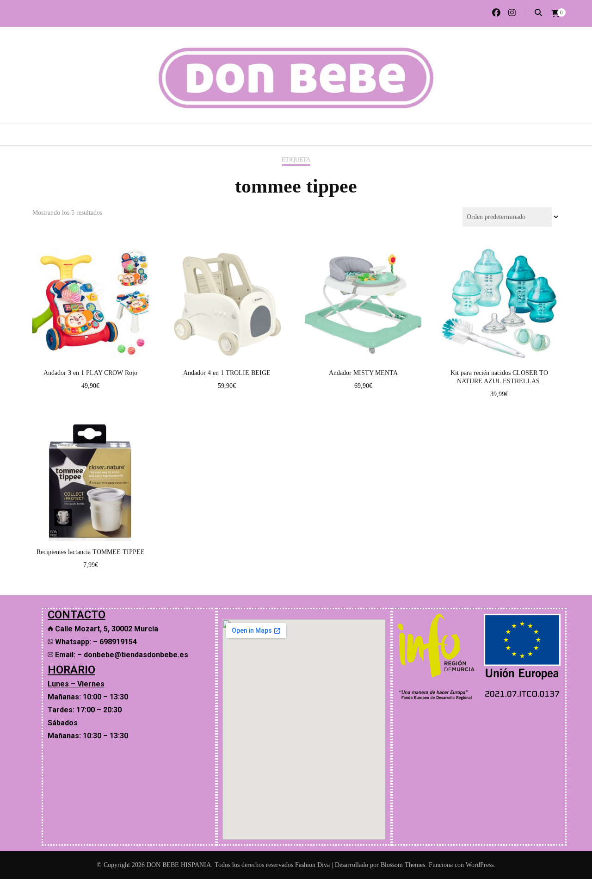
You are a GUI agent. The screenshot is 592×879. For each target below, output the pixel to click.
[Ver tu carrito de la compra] (555, 14)
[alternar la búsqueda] (538, 13)
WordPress (479, 864)
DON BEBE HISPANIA (179, 864)
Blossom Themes (403, 864)
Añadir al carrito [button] (90, 294)
